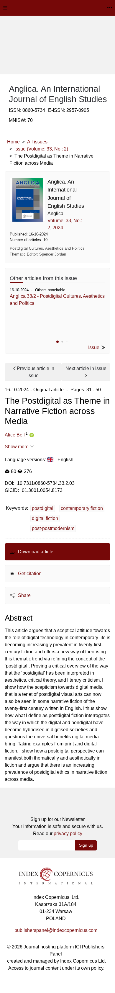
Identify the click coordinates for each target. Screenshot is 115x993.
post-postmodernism (53, 528)
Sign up (86, 845)
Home (13, 141)
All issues (37, 141)
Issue (94, 347)
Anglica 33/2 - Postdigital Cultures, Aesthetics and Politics (57, 300)
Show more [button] (17, 446)
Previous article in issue (35, 372)
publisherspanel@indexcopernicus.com (55, 930)
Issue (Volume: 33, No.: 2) (41, 148)
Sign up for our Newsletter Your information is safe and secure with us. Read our (57, 826)
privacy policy (68, 833)
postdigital (42, 508)
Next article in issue (85, 368)
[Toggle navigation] (5, 7)
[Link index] (56, 875)
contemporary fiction (82, 508)
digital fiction (45, 518)
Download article (35, 551)
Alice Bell (15, 434)
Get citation (29, 573)
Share (24, 595)
